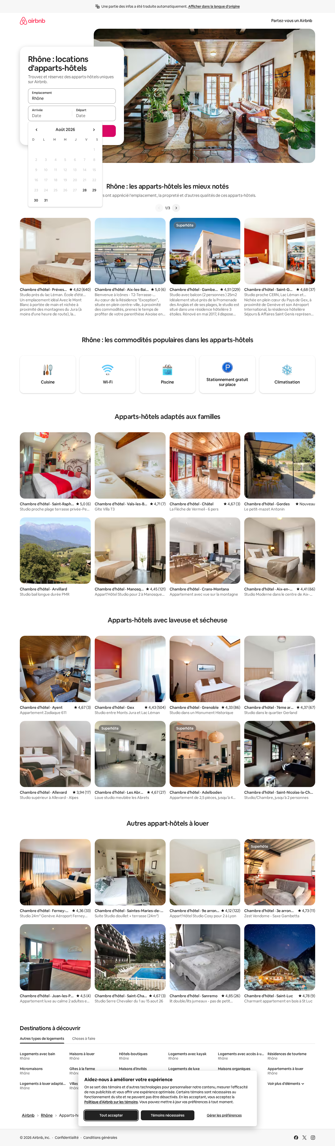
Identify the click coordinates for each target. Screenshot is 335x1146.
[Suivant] (176, 208)
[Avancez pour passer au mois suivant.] (93, 129)
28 (85, 190)
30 (36, 200)
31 (46, 200)
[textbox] (50, 116)
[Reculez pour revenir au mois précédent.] (36, 129)
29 (94, 190)
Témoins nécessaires (167, 1115)
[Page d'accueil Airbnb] (32, 20)
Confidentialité (67, 1137)
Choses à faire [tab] (83, 1038)
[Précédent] (159, 208)
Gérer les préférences (224, 1115)
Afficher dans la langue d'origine (214, 6)
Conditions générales (100, 1137)
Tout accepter (111, 1115)
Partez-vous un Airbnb (291, 20)
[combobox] (72, 98)
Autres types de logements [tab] (42, 1038)
